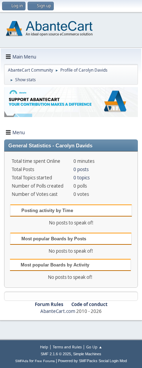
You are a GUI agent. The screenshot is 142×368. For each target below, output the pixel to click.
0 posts (81, 169)
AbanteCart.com (57, 311)
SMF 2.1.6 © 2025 (56, 354)
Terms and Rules (67, 346)
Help (44, 346)
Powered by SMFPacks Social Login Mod (92, 361)
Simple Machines (87, 354)
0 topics (81, 178)
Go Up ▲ (94, 346)
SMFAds (21, 361)
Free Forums (45, 361)
